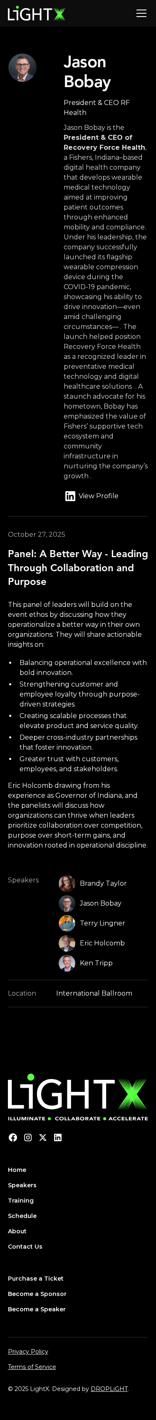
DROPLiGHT (109, 1389)
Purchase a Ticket (36, 1278)
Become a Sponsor (37, 1294)
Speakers (22, 1185)
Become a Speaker (37, 1309)
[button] (139, 13)
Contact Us (25, 1246)
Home (17, 1170)
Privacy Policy (28, 1351)
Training (21, 1200)
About (17, 1231)
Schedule (22, 1216)
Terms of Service (32, 1367)
